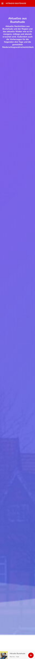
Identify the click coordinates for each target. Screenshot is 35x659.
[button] (2, 3)
